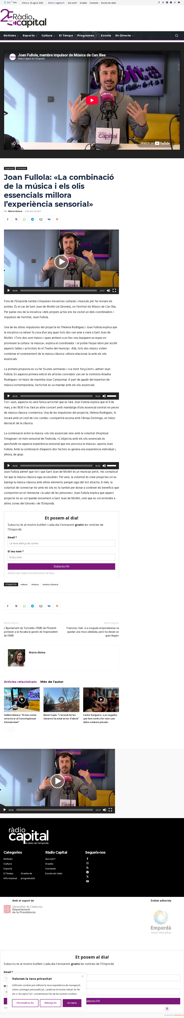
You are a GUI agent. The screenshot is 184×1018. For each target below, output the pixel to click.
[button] (176, 35)
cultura (23, 584)
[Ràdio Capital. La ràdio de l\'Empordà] (23, 18)
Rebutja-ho (51, 1003)
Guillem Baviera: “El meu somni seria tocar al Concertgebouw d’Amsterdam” (20, 719)
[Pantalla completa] (114, 290)
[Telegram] (171, 3)
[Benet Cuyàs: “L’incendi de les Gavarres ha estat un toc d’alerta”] (61, 699)
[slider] (112, 395)
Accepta (72, 1003)
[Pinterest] (57, 219)
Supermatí (9, 168)
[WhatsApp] (24, 219)
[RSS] (87, 868)
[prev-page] (6, 729)
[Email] (40, 219)
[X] (15, 219)
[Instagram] (163, 3)
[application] (61, 262)
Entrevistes (21, 168)
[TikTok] (175, 3)
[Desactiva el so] (108, 290)
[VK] (48, 219)
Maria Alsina (15, 211)
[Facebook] (159, 3)
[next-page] (12, 729)
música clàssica (50, 584)
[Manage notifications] (167, 1009)
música (35, 584)
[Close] (82, 976)
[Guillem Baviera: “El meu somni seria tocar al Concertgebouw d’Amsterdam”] (22, 699)
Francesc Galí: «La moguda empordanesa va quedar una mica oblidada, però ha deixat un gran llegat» (93, 631)
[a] (62, 835)
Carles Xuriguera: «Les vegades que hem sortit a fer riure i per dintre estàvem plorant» (100, 719)
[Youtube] (179, 3)
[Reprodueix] (8, 290)
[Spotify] (167, 3)
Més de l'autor (51, 682)
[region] (46, 992)
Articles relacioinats (20, 682)
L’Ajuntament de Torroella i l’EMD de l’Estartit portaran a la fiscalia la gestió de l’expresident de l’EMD (31, 631)
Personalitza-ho (25, 1003)
